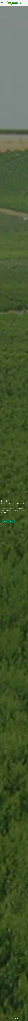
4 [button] (15, 1018)
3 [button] (14, 1018)
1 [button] (11, 1018)
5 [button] (17, 1018)
